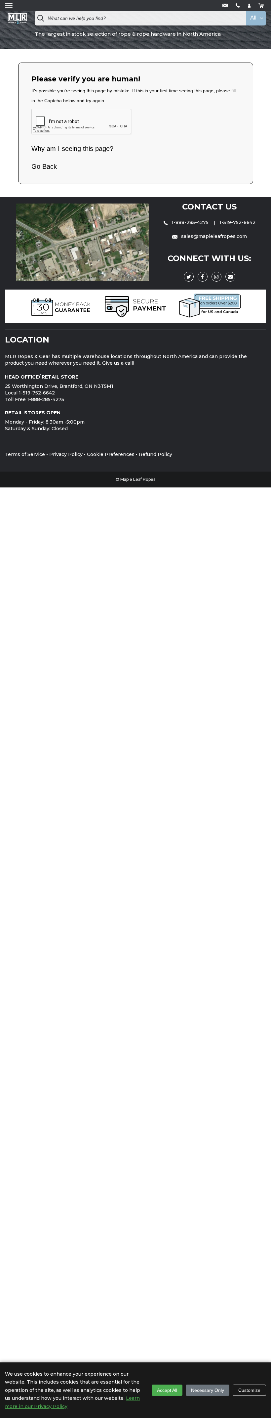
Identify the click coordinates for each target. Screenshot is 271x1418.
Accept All (167, 1390)
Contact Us (209, 206)
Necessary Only (207, 1390)
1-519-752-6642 (237, 222)
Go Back (44, 166)
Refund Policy (155, 454)
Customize (249, 1390)
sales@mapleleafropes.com (213, 236)
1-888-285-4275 (190, 222)
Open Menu (9, 5)
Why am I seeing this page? (72, 148)
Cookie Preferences (111, 454)
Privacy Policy (66, 454)
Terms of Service (25, 454)
